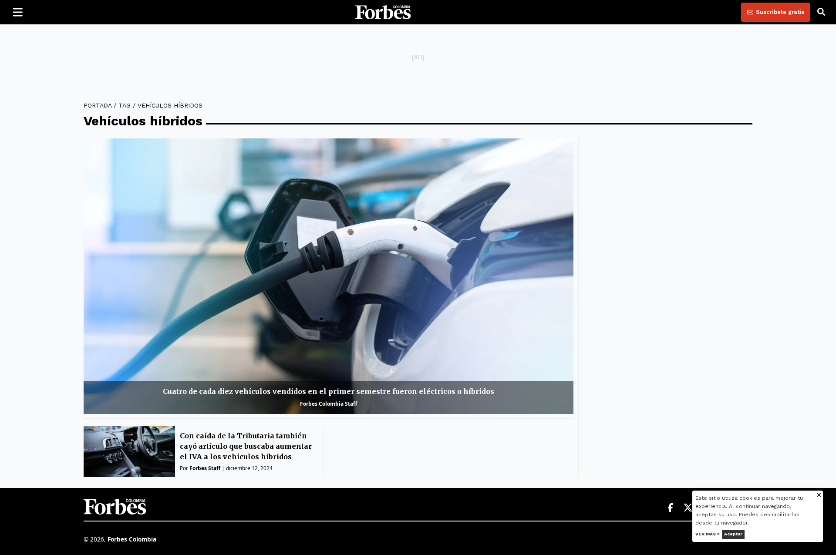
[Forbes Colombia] (383, 12)
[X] (688, 508)
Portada (97, 105)
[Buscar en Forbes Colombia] (821, 12)
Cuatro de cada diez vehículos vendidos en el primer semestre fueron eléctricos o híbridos (328, 391)
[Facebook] (670, 508)
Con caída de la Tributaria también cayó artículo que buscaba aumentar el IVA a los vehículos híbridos (246, 446)
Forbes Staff (204, 468)
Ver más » (708, 533)
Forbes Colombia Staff (328, 403)
